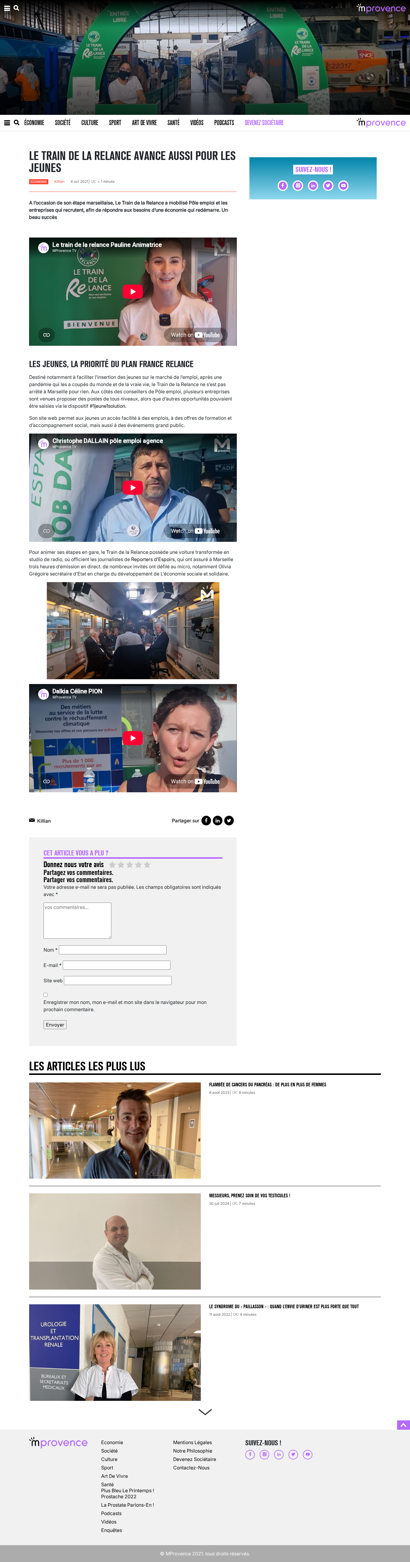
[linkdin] (313, 185)
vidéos (108, 1522)
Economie (39, 181)
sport (107, 1468)
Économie (34, 122)
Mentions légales (192, 1442)
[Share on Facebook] (206, 820)
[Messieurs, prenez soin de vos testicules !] (115, 1241)
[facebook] (283, 185)
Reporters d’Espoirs (153, 559)
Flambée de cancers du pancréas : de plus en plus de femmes (267, 1085)
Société (63, 122)
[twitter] (328, 185)
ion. (122, 406)
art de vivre (114, 1476)
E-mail (53, 965)
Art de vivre (144, 122)
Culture (89, 122)
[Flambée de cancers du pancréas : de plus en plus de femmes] (115, 1130)
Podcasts (224, 122)
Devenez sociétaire (264, 122)
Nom (51, 950)
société (109, 1451)
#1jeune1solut (104, 406)
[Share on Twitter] (229, 820)
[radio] (112, 865)
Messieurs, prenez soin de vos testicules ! (249, 1195)
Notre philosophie (192, 1451)
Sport (115, 122)
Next (205, 1411)
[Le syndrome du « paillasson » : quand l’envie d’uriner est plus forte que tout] (115, 1352)
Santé (173, 122)
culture (109, 1459)
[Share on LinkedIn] (217, 820)
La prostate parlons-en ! (127, 1505)
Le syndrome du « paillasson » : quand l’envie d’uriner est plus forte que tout (284, 1306)
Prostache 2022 (119, 1496)
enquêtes (111, 1530)
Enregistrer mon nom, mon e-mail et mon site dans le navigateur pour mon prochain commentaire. (125, 1005)
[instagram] (298, 185)
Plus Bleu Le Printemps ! (127, 1490)
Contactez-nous (191, 1468)
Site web (53, 980)
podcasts (111, 1513)
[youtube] (343, 185)
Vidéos (196, 122)
